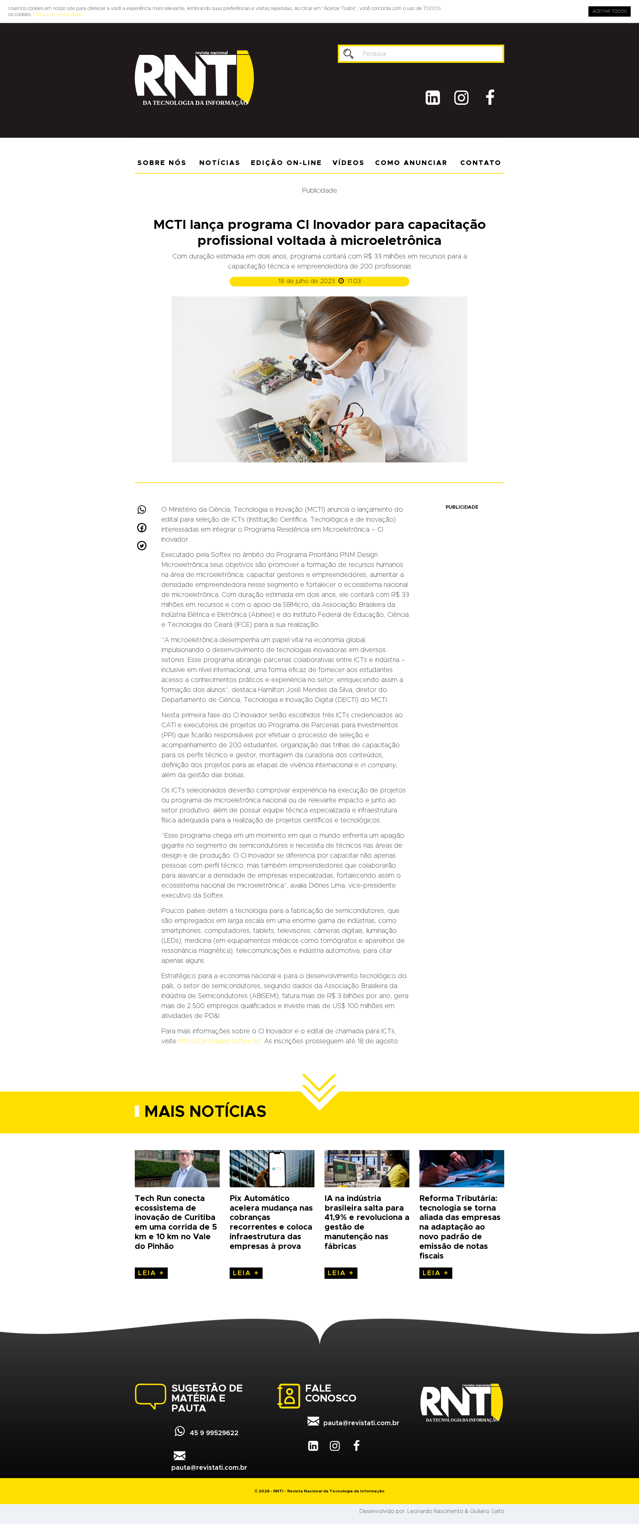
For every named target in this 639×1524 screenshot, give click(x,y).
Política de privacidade (57, 14)
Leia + (151, 1273)
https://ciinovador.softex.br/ (219, 1041)
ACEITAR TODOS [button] (609, 11)
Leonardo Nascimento (435, 1511)
